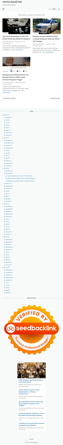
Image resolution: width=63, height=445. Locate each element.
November (9, 143)
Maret (8, 130)
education (5, 71)
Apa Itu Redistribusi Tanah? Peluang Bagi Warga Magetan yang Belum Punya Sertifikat (31, 403)
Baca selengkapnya (17, 49)
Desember (9, 140)
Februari (9, 132)
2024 (6, 168)
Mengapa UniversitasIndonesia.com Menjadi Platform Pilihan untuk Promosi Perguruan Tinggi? (15, 77)
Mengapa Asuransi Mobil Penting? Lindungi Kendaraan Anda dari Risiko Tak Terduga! (46, 38)
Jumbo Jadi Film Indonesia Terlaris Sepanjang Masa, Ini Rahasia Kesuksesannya (29, 392)
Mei (7, 125)
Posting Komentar (7, 43)
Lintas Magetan (12, 2)
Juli (7, 120)
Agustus (9, 117)
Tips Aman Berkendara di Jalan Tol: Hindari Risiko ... (20, 176)
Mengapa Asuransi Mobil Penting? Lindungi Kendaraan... (21, 178)
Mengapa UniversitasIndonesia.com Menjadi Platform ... (21, 181)
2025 (6, 137)
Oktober (9, 145)
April (8, 127)
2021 (6, 267)
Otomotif (5, 33)
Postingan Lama (54, 98)
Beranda (31, 439)
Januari (8, 135)
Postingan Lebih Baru (9, 98)
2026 (6, 115)
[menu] (3, 9)
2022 (6, 237)
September (9, 148)
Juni (8, 122)
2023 (6, 204)
